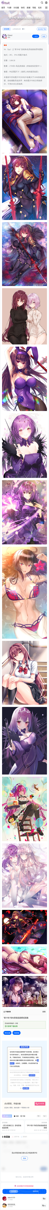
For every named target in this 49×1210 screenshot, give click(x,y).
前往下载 (43, 29)
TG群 (9, 7)
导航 (34, 7)
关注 (36, 36)
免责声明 (32, 1075)
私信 (44, 36)
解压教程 (26, 1088)
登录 (24, 1158)
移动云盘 (7, 1033)
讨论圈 (16, 7)
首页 (3, 7)
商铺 (28, 7)
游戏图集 (6, 29)
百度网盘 (16, 1033)
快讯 (23, 7)
